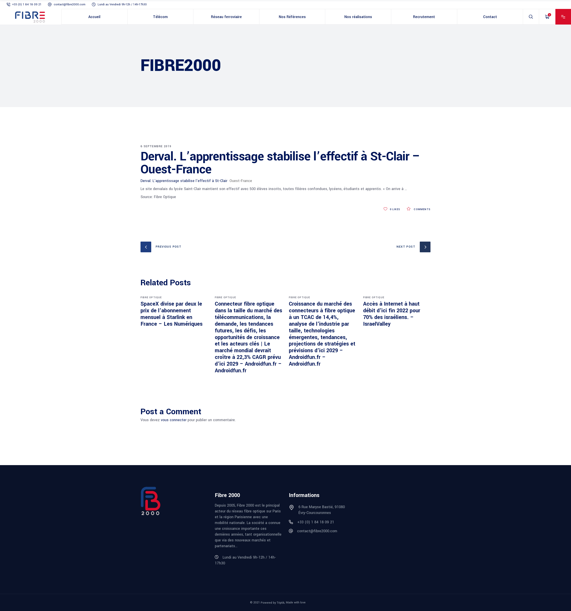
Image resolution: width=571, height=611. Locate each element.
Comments (421, 209)
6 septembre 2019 (156, 146)
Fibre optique (151, 297)
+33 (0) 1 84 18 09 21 (26, 4)
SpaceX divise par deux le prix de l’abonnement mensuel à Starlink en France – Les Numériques (172, 314)
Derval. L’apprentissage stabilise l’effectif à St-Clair (184, 180)
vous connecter (173, 420)
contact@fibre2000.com (69, 4)
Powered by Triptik (272, 603)
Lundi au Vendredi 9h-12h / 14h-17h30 (122, 4)
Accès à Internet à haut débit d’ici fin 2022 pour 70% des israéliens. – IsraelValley (391, 314)
